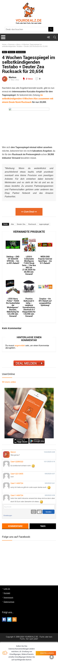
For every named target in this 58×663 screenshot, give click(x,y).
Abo (12, 224)
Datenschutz (9, 602)
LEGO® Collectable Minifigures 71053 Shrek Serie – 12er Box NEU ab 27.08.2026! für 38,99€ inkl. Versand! (29, 265)
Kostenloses (21, 52)
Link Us (7, 589)
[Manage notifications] (52, 657)
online (9, 382)
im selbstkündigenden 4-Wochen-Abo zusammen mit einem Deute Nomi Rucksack (27, 98)
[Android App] (37, 439)
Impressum (8, 597)
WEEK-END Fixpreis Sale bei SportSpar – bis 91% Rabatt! (45, 260)
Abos (18, 44)
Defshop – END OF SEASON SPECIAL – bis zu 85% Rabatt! (12, 260)
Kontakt (7, 593)
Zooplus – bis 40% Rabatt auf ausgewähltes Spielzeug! (45, 302)
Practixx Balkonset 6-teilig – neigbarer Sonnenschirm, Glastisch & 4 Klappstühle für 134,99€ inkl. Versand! (28, 307)
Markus (12, 77)
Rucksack (32, 224)
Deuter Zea (21, 224)
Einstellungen (8, 515)
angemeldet (20, 345)
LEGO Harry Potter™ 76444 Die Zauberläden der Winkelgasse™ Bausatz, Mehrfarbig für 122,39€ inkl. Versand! (13, 307)
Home (4, 44)
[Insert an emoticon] (33, 512)
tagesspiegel (44, 224)
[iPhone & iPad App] (21, 439)
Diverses (11, 44)
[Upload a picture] (39, 512)
